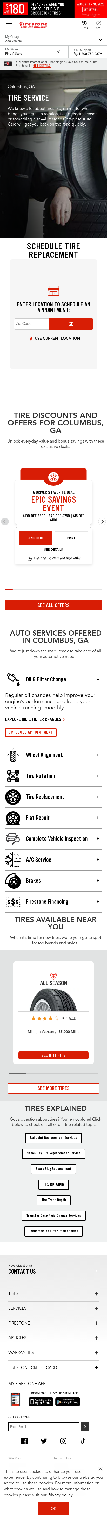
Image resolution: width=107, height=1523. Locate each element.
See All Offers (53, 605)
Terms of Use (62, 1458)
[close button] (100, 1469)
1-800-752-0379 (90, 54)
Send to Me (36, 538)
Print (71, 538)
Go (70, 324)
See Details (53, 549)
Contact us (22, 1271)
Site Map (14, 1458)
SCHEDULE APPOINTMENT (31, 732)
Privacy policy (60, 1495)
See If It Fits (53, 1055)
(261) (72, 1018)
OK (53, 1509)
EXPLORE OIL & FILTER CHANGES (33, 719)
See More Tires (53, 1088)
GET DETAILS (42, 66)
